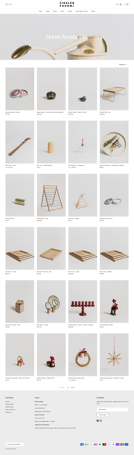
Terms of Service (10, 409)
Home (40, 11)
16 (68, 387)
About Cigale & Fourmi (82, 11)
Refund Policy (9, 407)
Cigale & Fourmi (12, 448)
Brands (93, 11)
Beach (62, 11)
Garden (47, 11)
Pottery (55, 11)
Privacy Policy (9, 404)
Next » (73, 387)
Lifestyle (70, 11)
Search (7, 401)
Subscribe (102, 415)
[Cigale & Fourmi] (67, 4)
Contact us (8, 412)
